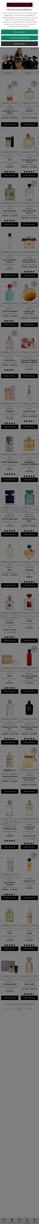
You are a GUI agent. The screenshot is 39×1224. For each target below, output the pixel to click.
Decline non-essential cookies (19, 38)
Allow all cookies (19, 32)
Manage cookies (19, 44)
